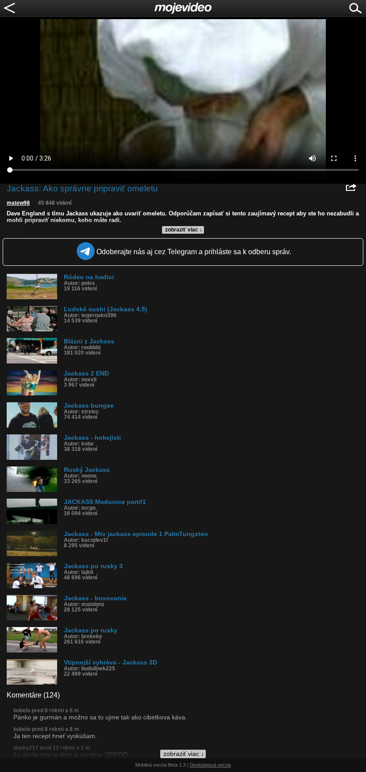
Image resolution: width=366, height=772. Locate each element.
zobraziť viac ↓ (183, 230)
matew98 (18, 203)
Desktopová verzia (210, 765)
